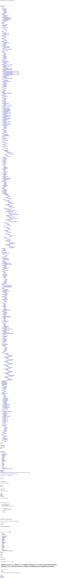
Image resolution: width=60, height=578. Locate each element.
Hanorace (3, 188)
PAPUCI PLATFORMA (5, 327)
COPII (5, 21)
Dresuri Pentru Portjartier (5, 119)
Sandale (3, 394)
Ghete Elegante (4, 174)
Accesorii (5, 10)
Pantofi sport (4, 317)
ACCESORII (6, 24)
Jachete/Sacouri (6, 230)
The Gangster (4, 425)
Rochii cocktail (6, 353)
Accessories (3, 13)
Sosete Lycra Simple (5, 419)
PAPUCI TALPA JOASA (5, 330)
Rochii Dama (4, 381)
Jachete (7, 143)
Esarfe (3, 133)
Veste (4, 351)
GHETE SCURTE (4, 179)
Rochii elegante (11, 371)
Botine (3, 38)
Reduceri (5, 11)
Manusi (3, 269)
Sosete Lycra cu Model (5, 417)
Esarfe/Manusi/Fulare (7, 135)
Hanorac (3, 187)
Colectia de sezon (4, 90)
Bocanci (3, 35)
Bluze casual (7, 200)
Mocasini (3, 271)
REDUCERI (4, 345)
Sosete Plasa (4, 422)
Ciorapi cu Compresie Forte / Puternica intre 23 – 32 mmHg (10, 71)
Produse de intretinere (5, 344)
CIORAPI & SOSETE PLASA (6, 66)
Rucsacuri (3, 385)
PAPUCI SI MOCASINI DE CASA (7, 328)
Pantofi (3, 302)
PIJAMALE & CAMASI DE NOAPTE (7, 333)
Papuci (3, 322)
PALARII (3, 288)
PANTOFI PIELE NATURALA (6, 316)
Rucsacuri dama (4, 388)
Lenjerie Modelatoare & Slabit (8, 78)
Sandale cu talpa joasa (5, 400)
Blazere (7, 194)
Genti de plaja (4, 161)
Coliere (3, 91)
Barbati (5, 36)
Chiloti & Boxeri (4, 62)
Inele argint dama (4, 252)
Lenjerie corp (4, 261)
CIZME (5, 82)
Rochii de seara (11, 363)
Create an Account (2, 559)
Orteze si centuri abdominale (8, 285)
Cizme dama (5, 83)
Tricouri (5, 12)
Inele (2, 251)
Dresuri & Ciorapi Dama (5, 108)
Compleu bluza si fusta (12, 210)
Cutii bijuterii (4, 101)
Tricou (3, 434)
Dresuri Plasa (4, 120)
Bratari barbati (4, 43)
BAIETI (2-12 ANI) (5, 20)
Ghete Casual (4, 168)
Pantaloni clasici (4, 291)
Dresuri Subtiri (4, 122)
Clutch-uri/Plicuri (6, 150)
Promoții (7, 151)
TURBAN (3, 437)
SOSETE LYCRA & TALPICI (6, 416)
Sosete (3, 410)
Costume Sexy (4, 95)
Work (3, 440)
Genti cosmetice (4, 158)
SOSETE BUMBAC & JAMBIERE (7, 411)
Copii (3, 94)
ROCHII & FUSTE (5, 380)
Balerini (3, 22)
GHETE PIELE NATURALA (6, 178)
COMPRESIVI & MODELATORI (7, 93)
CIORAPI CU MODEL (5, 75)
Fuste (4, 226)
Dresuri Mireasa (4, 117)
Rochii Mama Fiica (4, 384)
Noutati (10, 202)
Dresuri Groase (4, 114)
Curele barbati (4, 98)
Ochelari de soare (4, 283)
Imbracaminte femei (5, 193)
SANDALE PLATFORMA (6, 404)
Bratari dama (4, 45)
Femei (5, 37)
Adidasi (3, 14)
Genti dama (3, 160)
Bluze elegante (8, 204)
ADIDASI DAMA (6, 18)
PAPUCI (5, 329)
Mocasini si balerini (5, 274)
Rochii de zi (10, 367)
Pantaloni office (8, 244)
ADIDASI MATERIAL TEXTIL (6, 17)
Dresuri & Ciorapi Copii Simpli (6, 106)
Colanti (3, 89)
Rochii (3, 352)
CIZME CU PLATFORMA (6, 81)
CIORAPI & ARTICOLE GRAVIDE (7, 64)
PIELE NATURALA (7, 332)
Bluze (3, 31)
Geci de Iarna (4, 146)
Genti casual (5, 154)
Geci (2, 141)
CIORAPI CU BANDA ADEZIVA (7, 69)
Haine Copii (3, 181)
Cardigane (3, 55)
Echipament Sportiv (5, 125)
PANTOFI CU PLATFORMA (6, 309)
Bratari (3, 41)
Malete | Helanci (4, 267)
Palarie (3, 287)
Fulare (3, 139)
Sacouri (7, 233)
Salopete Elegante (4, 393)
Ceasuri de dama (4, 58)
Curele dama (4, 100)
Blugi (3, 28)
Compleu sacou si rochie (9, 219)
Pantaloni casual (8, 240)
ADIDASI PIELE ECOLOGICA (7, 19)
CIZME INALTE (4, 84)
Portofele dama (4, 341)
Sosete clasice (4, 414)
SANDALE (5, 403)
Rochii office (5, 376)
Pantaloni (5, 29)
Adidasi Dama (6, 16)
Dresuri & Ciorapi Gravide (6, 109)
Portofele (3, 338)
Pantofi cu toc (4, 311)
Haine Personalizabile (5, 185)
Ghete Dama (4, 172)
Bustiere (3, 48)
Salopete (3, 392)
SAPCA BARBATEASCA (6, 407)
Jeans (6, 238)
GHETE (5, 177)
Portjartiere (5, 257)
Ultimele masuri (6, 15)
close (1, 556)
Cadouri (3, 51)
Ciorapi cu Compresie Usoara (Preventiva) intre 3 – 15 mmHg (10, 74)
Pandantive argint (4, 290)
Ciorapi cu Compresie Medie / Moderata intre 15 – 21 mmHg (10, 72)
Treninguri (5, 127)
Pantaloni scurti (4, 296)
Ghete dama (5, 173)
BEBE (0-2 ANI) (4, 25)
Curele (3, 97)
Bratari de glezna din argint (6, 46)
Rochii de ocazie (11, 359)
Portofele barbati (4, 339)
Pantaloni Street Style (5, 299)
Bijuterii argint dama (7, 42)
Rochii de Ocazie (4, 382)
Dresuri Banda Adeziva (5, 111)
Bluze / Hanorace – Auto (5, 33)
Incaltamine (3, 248)
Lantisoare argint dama (5, 258)
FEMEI (5, 65)
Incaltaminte (5, 40)
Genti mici (3, 163)
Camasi (3, 52)
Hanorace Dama (4, 191)
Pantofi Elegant (4, 313)
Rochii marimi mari (11, 375)
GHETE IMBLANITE (5, 176)
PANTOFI (5, 310)
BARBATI (5, 63)
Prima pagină (2, 472)
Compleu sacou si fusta (9, 215)
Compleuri (3, 92)
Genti (3, 149)
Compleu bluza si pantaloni (9, 211)
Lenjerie (3, 260)
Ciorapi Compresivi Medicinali (8, 68)
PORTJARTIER (4, 336)
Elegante (3, 129)
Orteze (3, 284)
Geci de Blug (4, 144)
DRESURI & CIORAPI (5, 103)
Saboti (3, 390)
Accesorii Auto (4, 9)
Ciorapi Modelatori (4, 77)
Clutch (3, 87)
